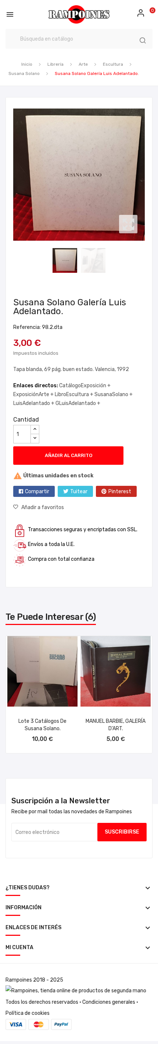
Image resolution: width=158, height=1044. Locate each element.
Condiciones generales (108, 1002)
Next (146, 174)
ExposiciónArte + (34, 394)
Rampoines (19, 980)
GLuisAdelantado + (77, 403)
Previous (11, 174)
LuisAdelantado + (34, 403)
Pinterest (119, 491)
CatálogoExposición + (85, 385)
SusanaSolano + (113, 394)
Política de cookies (28, 1013)
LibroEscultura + (74, 394)
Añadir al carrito (68, 455)
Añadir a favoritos (42, 507)
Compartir (37, 491)
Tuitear (78, 491)
